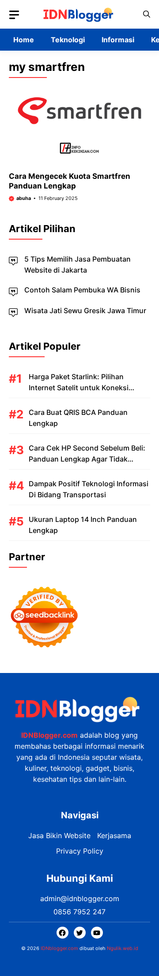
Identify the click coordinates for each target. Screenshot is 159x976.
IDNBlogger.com (49, 735)
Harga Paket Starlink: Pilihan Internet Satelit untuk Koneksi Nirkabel (79, 387)
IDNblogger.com (59, 948)
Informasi (118, 39)
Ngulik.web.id (122, 948)
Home (23, 39)
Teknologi (68, 39)
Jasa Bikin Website (59, 835)
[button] (146, 14)
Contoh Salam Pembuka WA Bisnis (82, 289)
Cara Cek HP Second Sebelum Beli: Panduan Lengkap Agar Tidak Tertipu (87, 459)
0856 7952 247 (79, 911)
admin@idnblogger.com (79, 898)
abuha (23, 198)
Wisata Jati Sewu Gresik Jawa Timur (85, 310)
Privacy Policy (79, 851)
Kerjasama (114, 835)
